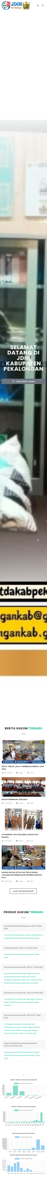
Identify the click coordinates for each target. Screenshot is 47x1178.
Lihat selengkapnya (23, 891)
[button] (3, 364)
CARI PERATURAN (25, 381)
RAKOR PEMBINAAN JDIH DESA (14, 799)
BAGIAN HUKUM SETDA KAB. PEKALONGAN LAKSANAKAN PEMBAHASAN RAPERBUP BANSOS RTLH (22, 875)
